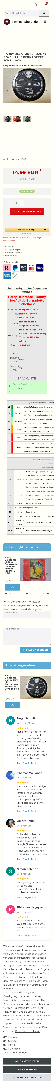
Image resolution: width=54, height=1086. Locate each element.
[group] (35, 688)
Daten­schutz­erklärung (27, 1031)
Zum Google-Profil (26, 763)
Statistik (12, 1041)
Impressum (9, 1023)
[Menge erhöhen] (16, 203)
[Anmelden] (36, 5)
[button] (27, 231)
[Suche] (44, 13)
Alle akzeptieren (27, 1061)
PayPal (12, 1045)
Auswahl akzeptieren (27, 1077)
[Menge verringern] (21, 203)
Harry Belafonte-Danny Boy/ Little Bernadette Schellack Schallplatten (12, 683)
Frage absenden (37, 650)
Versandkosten (9, 241)
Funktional (14, 1048)
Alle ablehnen (27, 1069)
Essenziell (13, 1037)
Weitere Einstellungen (15, 1052)
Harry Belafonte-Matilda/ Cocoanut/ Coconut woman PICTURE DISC (11, 565)
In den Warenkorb (29, 211)
